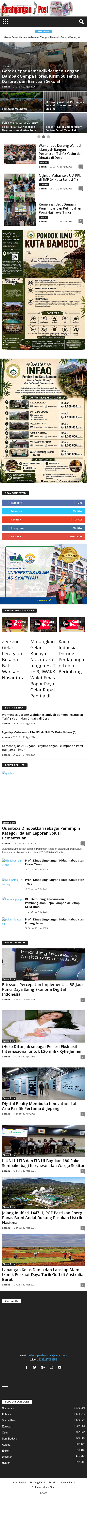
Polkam (44, 162)
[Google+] (43, 1367)
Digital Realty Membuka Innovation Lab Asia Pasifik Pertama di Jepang (39, 1106)
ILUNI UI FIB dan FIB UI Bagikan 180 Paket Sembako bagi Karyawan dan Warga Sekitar (43, 1163)
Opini (5, 1432)
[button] (80, 21)
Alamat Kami (68, 1482)
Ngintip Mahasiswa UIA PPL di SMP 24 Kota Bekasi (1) (60, 177)
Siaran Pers (9, 822)
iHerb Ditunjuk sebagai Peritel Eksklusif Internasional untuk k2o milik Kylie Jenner (42, 1049)
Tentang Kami (37, 1482)
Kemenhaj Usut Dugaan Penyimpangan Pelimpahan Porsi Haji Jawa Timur (60, 208)
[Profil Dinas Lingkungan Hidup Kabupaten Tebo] (12, 884)
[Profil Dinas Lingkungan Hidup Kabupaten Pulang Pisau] (12, 924)
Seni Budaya (9, 1438)
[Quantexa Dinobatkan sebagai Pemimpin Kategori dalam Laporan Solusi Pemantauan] (43, 797)
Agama (6, 1444)
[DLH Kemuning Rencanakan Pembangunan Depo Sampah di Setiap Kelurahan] (12, 903)
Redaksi (53, 1482)
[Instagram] (52, 1367)
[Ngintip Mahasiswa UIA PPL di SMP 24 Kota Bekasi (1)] (20, 188)
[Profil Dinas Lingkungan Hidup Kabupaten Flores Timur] (12, 865)
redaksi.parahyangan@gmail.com (47, 1355)
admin (6, 86)
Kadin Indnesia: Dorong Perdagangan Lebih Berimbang (71, 656)
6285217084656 (48, 1359)
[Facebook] (27, 1367)
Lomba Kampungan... (44, 37)
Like (79, 502)
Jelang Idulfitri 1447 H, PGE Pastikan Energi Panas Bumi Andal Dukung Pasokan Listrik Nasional (43, 1217)
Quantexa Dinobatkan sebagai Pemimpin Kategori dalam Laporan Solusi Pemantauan (41, 833)
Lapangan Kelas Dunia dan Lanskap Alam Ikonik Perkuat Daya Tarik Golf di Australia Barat (42, 1274)
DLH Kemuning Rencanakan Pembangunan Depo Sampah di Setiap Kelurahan (52, 903)
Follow (77, 511)
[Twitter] (35, 1367)
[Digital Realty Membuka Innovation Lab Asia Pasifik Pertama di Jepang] (43, 1083)
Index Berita (19, 1482)
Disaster (7, 66)
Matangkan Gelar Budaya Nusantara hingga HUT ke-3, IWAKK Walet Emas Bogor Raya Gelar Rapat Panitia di (43, 668)
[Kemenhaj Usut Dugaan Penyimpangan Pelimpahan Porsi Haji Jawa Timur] (20, 214)
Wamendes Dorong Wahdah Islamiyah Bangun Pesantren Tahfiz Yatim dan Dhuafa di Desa (61, 151)
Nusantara (8, 1408)
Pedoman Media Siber (44, 1487)
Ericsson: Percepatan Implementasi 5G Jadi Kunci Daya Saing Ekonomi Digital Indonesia (42, 989)
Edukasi (44, 184)
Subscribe (76, 536)
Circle (78, 519)
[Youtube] (60, 1367)
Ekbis (5, 1450)
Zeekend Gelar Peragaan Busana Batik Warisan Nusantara (13, 659)
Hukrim (43, 217)
